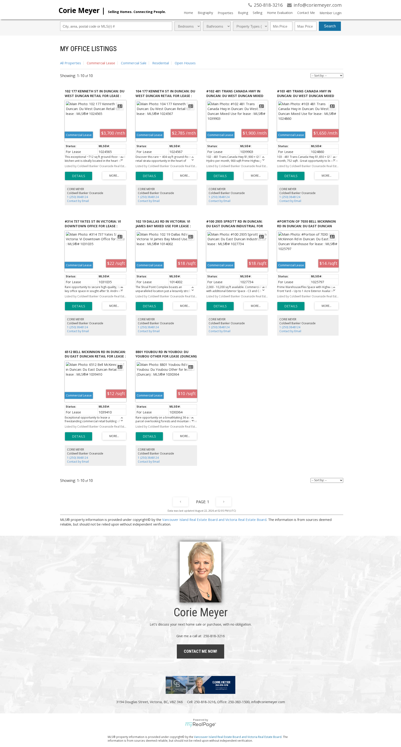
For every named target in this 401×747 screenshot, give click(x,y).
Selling (257, 12)
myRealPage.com (200, 724)
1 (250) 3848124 (77, 197)
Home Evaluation (280, 12)
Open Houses (185, 63)
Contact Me (306, 12)
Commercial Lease (101, 63)
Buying (243, 12)
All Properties (70, 63)
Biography (205, 12)
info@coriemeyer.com (268, 701)
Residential (160, 63)
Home (188, 12)
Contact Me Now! (200, 651)
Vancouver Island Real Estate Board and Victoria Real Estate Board (214, 519)
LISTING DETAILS (78, 176)
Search (330, 26)
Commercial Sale (133, 63)
